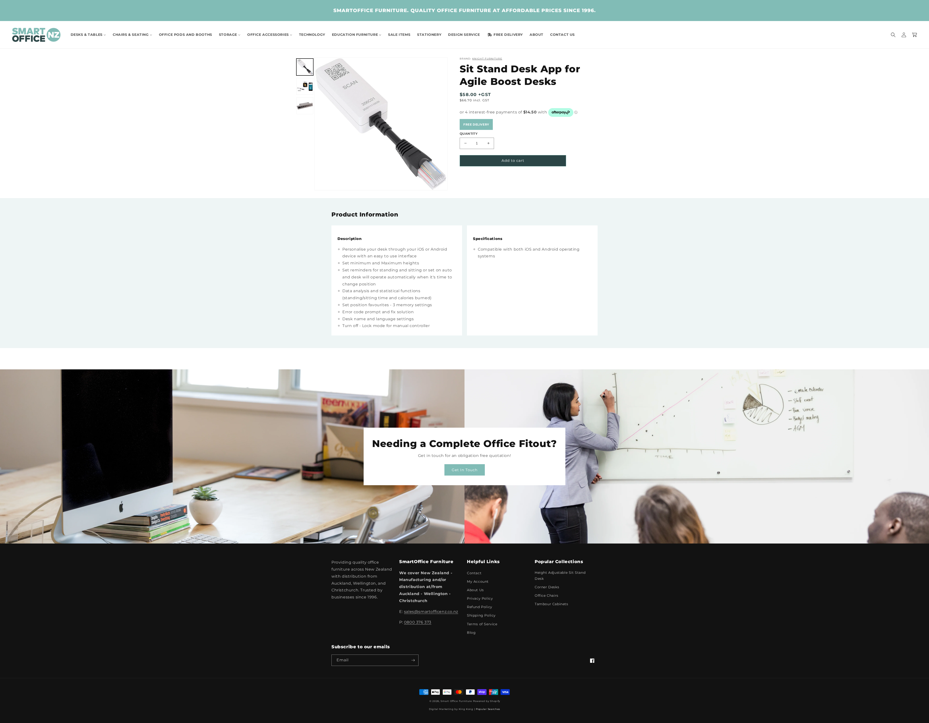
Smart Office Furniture (456, 701)
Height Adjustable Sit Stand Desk (560, 575)
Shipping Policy (481, 615)
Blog (471, 632)
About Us (475, 590)
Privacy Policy (480, 598)
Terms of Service (482, 624)
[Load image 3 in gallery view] (304, 105)
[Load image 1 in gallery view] (304, 67)
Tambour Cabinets (551, 604)
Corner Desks (547, 587)
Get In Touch (465, 470)
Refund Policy (479, 607)
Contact (474, 573)
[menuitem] (88, 35)
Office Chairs (546, 595)
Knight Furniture (487, 58)
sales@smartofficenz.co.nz (431, 611)
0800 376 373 (417, 622)
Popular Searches (488, 709)
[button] (893, 35)
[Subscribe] (413, 660)
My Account (478, 581)
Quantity (469, 133)
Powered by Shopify (486, 701)
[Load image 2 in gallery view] (304, 86)
